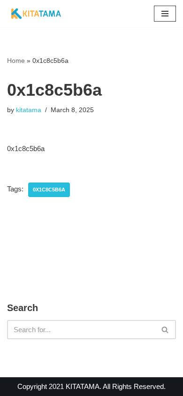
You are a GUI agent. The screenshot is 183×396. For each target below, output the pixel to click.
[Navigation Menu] (165, 14)
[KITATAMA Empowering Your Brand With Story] (36, 14)
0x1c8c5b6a (49, 189)
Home (16, 60)
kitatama (28, 110)
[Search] (165, 329)
